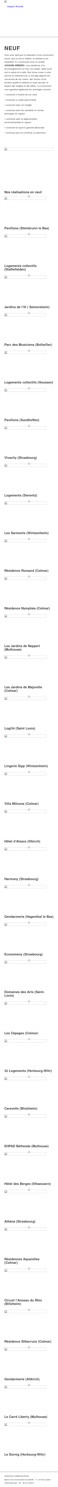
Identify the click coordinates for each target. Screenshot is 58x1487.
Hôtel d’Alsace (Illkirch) (22, 841)
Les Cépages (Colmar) (21, 1033)
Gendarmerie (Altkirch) (22, 1379)
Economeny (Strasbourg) (23, 954)
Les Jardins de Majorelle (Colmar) (23, 689)
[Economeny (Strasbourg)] (25, 925)
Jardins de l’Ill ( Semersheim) (27, 306)
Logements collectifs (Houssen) (28, 382)
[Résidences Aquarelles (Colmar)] (25, 1229)
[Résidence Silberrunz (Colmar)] (25, 1312)
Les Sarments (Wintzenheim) (26, 532)
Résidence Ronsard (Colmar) (26, 570)
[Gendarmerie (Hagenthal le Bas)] (25, 887)
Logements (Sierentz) (20, 495)
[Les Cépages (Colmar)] (25, 1003)
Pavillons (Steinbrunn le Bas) (26, 228)
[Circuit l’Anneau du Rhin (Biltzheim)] (25, 1271)
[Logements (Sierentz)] (25, 466)
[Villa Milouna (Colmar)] (25, 774)
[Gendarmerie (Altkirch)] (25, 1349)
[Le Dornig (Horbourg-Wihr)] (25, 1425)
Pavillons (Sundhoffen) (21, 419)
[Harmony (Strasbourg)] (25, 849)
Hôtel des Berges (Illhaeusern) (27, 1183)
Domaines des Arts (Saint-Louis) (24, 993)
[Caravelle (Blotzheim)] (25, 1079)
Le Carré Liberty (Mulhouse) (25, 1416)
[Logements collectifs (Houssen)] (25, 353)
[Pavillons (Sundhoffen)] (25, 390)
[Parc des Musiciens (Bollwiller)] (25, 315)
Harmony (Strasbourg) (21, 878)
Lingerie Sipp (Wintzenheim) (26, 765)
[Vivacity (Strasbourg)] (25, 428)
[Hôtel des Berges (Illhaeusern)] (25, 1154)
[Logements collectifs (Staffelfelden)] (25, 236)
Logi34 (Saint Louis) (19, 728)
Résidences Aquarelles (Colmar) (21, 1261)
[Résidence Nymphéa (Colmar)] (25, 579)
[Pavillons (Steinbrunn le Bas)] (25, 198)
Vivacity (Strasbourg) (20, 457)
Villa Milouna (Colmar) (21, 803)
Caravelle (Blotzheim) (20, 1108)
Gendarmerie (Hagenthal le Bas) (28, 916)
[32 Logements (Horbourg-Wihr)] (25, 1041)
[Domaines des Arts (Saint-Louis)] (25, 962)
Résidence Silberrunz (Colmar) (27, 1341)
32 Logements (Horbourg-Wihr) (28, 1070)
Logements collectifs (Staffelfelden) (20, 267)
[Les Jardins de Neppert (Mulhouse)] (25, 616)
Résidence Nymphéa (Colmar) (27, 608)
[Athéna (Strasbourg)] (25, 1192)
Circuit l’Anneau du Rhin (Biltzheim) (23, 1302)
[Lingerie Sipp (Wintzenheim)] (25, 736)
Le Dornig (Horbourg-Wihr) (24, 1454)
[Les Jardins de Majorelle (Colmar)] (25, 657)
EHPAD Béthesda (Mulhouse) (26, 1146)
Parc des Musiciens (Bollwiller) (28, 344)
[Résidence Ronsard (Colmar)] (25, 541)
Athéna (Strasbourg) (19, 1221)
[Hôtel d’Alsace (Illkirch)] (25, 812)
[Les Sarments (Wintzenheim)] (25, 503)
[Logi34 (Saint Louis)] (25, 699)
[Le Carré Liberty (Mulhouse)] (25, 1387)
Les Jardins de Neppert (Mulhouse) (22, 647)
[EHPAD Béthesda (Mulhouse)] (25, 1116)
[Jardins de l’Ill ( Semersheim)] (25, 277)
